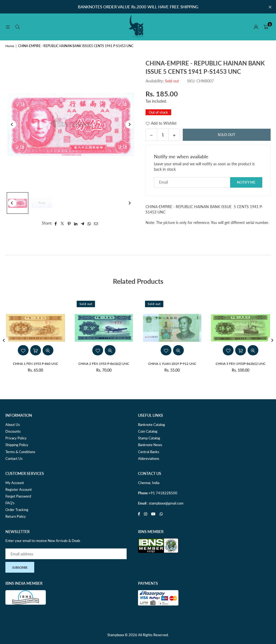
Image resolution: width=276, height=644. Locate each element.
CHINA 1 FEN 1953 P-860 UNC (35, 364)
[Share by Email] (96, 223)
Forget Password (18, 496)
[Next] (129, 124)
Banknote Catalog (151, 424)
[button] (266, 27)
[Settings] (256, 27)
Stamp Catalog (149, 438)
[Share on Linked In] (76, 223)
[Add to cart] (240, 350)
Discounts (13, 431)
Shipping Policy (16, 445)
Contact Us (14, 458)
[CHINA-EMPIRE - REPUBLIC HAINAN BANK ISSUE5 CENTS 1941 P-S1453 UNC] (17, 203)
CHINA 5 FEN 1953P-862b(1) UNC (240, 364)
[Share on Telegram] (83, 223)
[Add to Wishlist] (97, 350)
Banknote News (150, 445)
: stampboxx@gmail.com (165, 503)
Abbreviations (148, 458)
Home (9, 46)
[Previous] (12, 124)
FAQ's (10, 503)
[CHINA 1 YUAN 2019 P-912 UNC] (172, 328)
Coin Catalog (147, 431)
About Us (12, 424)
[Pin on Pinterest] (69, 223)
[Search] (17, 26)
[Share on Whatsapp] (89, 223)
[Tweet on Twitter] (62, 223)
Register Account (18, 489)
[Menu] (8, 26)
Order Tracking (16, 510)
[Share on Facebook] (56, 223)
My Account (14, 483)
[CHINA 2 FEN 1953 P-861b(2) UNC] (104, 328)
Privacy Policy (16, 438)
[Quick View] (110, 350)
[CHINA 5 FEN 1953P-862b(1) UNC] (241, 328)
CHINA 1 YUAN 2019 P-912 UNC (172, 364)
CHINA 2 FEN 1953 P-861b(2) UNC (103, 364)
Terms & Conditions (20, 452)
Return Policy (15, 516)
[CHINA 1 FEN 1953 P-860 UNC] (35, 328)
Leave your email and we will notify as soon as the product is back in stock (204, 167)
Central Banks (148, 452)
